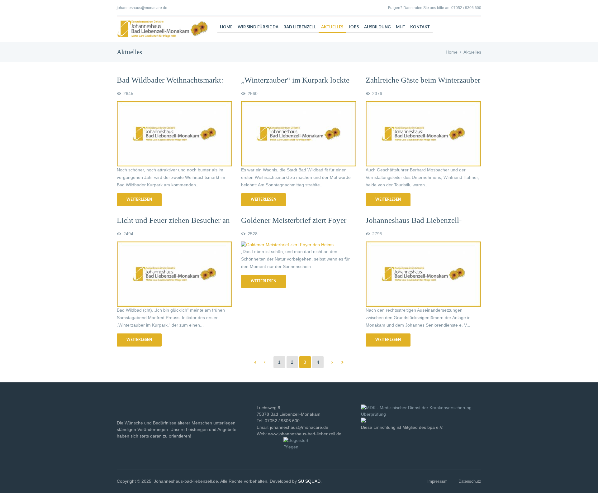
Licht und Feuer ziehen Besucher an (173, 220)
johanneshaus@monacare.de (142, 8)
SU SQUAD (309, 481)
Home (452, 52)
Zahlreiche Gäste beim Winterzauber (423, 80)
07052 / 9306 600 (466, 8)
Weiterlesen (139, 199)
